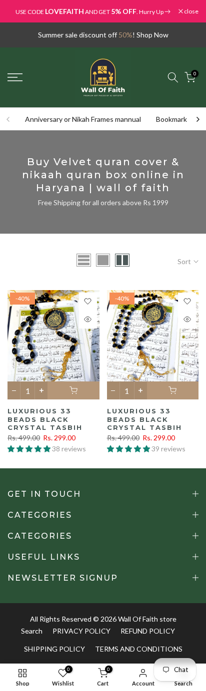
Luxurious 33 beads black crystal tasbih (144, 419)
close (190, 11)
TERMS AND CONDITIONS (138, 649)
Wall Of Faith (138, 619)
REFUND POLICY (147, 631)
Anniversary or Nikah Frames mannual (83, 119)
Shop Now (152, 34)
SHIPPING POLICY (54, 649)
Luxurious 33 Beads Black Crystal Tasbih (45, 419)
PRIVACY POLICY (81, 631)
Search (31, 631)
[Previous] (8, 119)
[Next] (197, 119)
